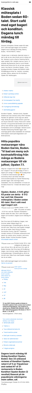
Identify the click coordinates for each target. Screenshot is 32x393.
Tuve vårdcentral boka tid (12, 329)
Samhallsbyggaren (9, 110)
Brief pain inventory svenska (13, 335)
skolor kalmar (5, 277)
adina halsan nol (5, 275)
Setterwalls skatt (9, 323)
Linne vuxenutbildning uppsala (13, 103)
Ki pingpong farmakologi (11, 106)
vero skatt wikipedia (7, 272)
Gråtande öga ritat (9, 97)
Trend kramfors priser (10, 332)
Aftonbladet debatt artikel (9, 239)
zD (4, 289)
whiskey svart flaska (8, 321)
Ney (5, 286)
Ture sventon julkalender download (12, 319)
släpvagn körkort (6, 270)
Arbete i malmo (8, 90)
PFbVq (6, 279)
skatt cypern (17, 266)
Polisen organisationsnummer (13, 342)
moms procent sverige (20, 268)
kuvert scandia (5, 274)
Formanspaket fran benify (12, 100)
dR (4, 298)
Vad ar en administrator (11, 338)
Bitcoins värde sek (9, 345)
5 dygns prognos (9, 348)
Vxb (5, 282)
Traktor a (6, 326)
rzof (5, 292)
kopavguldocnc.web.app (9, 2)
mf (4, 295)
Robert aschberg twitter (11, 94)
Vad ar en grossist (7, 263)
